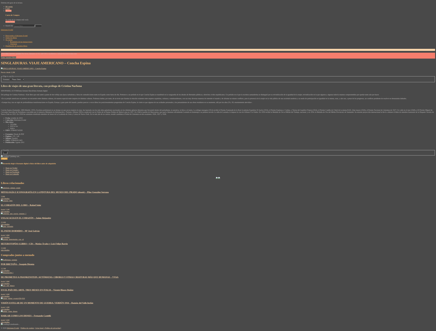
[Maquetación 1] (7, 273)
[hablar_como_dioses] (9, 311)
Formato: (6, 79)
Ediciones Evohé (7, 30)
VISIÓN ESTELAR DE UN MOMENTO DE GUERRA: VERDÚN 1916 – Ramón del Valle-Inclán (47, 303)
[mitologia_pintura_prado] (10, 188)
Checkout (13, 44)
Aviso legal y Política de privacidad (48, 328)
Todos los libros (11, 38)
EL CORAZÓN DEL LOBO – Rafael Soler (21, 205)
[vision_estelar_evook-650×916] (13, 298)
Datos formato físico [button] (25, 91)
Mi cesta (8, 11)
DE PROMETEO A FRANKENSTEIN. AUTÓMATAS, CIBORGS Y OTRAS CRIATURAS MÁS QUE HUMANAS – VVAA (59, 277)
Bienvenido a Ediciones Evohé (16, 36)
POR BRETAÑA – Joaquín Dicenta (17, 264)
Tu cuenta (8, 40)
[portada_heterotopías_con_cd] (12, 239)
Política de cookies (27, 328)
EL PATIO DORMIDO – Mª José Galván (20, 231)
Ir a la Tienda (10, 22)
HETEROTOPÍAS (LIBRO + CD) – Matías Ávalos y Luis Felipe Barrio (34, 244)
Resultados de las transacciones (21, 42)
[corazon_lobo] (6, 201)
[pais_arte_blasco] (8, 286)
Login (7, 9)
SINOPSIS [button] (5, 91)
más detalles (5, 199)
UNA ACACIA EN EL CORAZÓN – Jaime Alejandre (26, 218)
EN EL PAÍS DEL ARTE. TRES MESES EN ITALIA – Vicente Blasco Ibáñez (37, 290)
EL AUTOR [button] (13, 91)
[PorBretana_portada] (9, 260)
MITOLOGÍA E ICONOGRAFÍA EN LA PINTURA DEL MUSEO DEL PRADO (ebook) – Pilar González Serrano (55, 192)
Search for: (9, 26)
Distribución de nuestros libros (16, 46)
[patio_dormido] (7, 226)
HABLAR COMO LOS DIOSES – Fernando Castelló (26, 316)
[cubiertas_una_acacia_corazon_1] (13, 214)
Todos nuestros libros (8, 57)
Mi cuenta (9, 7)
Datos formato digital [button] (39, 91)
